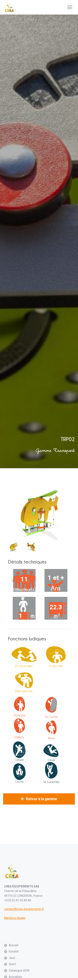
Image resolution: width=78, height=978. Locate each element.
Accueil (13, 945)
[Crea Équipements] (9, 7)
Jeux (12, 958)
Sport (12, 964)
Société (14, 951)
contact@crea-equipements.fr (24, 909)
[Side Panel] (70, 7)
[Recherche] (61, 7)
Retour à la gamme (41, 799)
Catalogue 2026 (19, 970)
